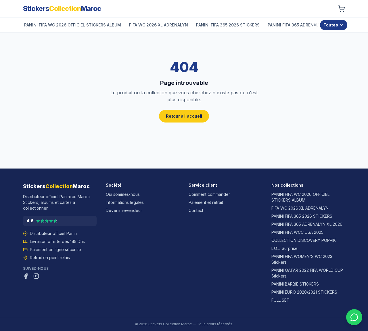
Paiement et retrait (206, 202)
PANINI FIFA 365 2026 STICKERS (301, 216)
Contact (196, 210)
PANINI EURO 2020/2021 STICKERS (304, 292)
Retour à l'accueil (184, 116)
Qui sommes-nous (123, 194)
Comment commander (209, 194)
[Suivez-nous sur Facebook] (26, 276)
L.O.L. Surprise (284, 248)
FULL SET (280, 300)
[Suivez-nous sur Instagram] (36, 276)
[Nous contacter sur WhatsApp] (354, 317)
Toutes (330, 24)
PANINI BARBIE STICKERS (295, 284)
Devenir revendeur (124, 210)
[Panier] (341, 8)
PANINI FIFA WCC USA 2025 (297, 232)
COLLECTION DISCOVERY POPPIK (303, 240)
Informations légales (125, 202)
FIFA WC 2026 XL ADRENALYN (300, 208)
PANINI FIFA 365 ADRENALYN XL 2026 (306, 224)
